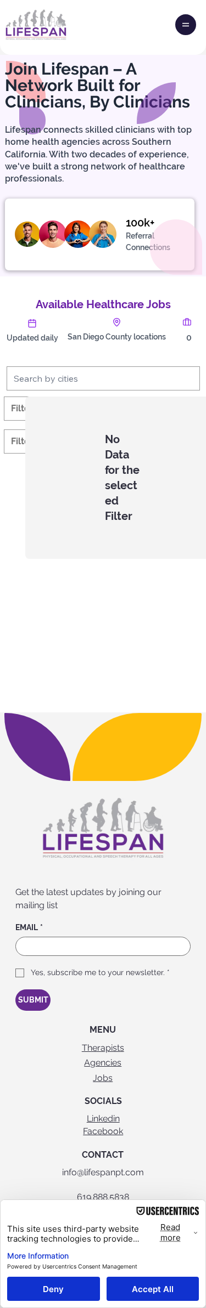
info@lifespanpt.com (103, 1172)
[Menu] (186, 24)
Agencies (102, 1062)
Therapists (103, 1048)
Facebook (103, 1131)
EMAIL (29, 927)
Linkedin (103, 1118)
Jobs (103, 1078)
